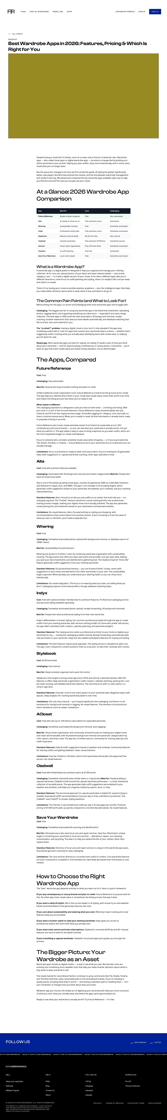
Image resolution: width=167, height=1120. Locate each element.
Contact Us (50, 1090)
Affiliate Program (12, 1090)
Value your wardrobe (14, 1081)
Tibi (38, 443)
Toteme (62, 443)
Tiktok (157, 1042)
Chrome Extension (132, 1086)
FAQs (48, 1081)
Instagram (140, 1042)
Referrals (9, 1086)
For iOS (128, 1081)
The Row (52, 443)
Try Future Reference (94, 999)
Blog (47, 1086)
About (48, 1095)
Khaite (44, 443)
